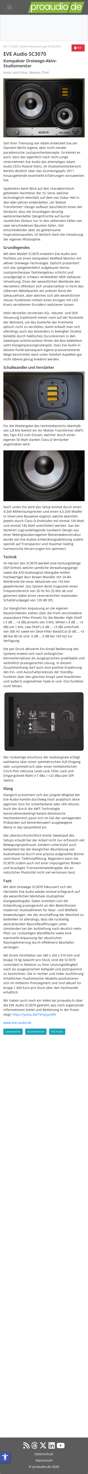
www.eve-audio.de (17, 1022)
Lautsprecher (13, 1031)
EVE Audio (57, 1031)
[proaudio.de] (56, 7)
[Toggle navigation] (9, 7)
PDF (79, 47)
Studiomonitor (35, 1031)
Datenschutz (44, 1454)
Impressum (44, 1460)
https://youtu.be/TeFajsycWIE (34, 1014)
